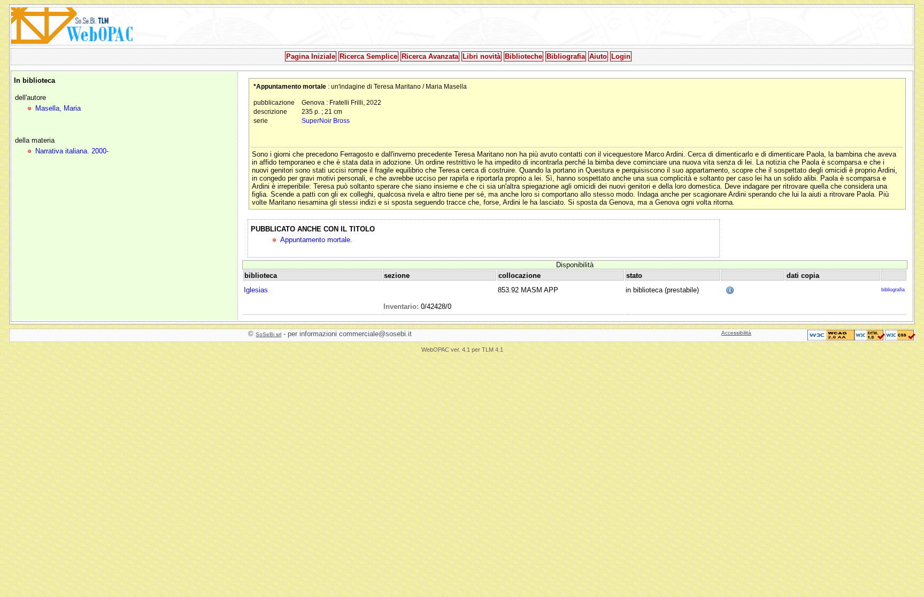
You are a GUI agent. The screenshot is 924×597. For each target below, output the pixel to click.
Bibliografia (565, 56)
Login (620, 56)
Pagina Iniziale (310, 56)
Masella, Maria (58, 108)
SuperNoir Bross (326, 120)
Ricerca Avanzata (430, 56)
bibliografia (893, 289)
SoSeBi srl (268, 334)
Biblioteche (523, 56)
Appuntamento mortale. (316, 240)
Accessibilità (736, 333)
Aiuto (598, 56)
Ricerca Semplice (368, 56)
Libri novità (481, 56)
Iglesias (256, 290)
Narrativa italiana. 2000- (72, 151)
